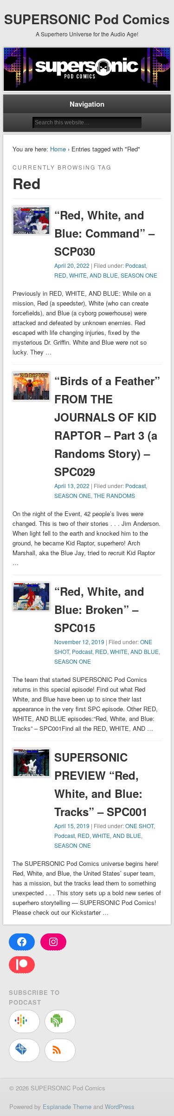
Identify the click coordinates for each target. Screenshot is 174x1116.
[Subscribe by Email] (24, 1050)
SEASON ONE (139, 275)
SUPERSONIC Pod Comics (87, 18)
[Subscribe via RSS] (60, 1050)
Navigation (87, 104)
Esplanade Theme (67, 1106)
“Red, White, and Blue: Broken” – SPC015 (99, 609)
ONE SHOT (139, 826)
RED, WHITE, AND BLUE (86, 275)
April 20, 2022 (72, 265)
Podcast (135, 265)
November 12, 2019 (79, 642)
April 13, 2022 (72, 486)
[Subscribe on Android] (60, 1021)
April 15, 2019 (72, 826)
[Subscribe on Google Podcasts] (24, 1021)
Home (58, 148)
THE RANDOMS (114, 495)
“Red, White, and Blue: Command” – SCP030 (104, 233)
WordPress (120, 1106)
